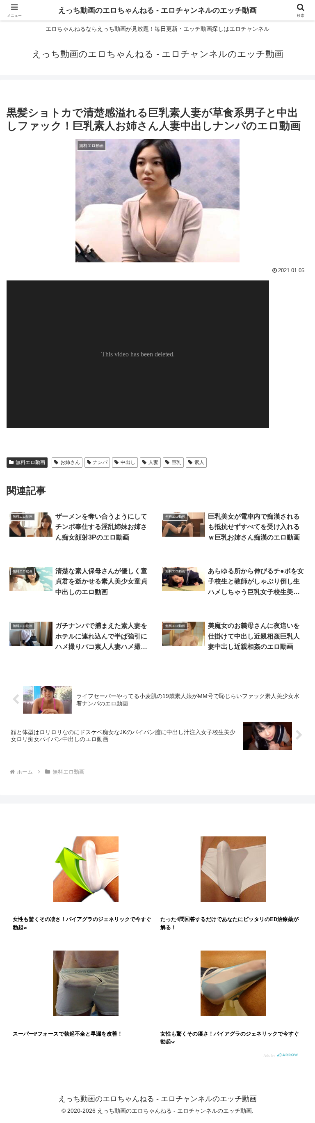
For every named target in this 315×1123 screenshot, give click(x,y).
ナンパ (100, 462)
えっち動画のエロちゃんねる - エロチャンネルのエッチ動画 (157, 10)
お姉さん (70, 462)
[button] (291, 1056)
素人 (199, 462)
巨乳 (176, 462)
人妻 (153, 462)
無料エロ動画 (30, 462)
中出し (128, 462)
